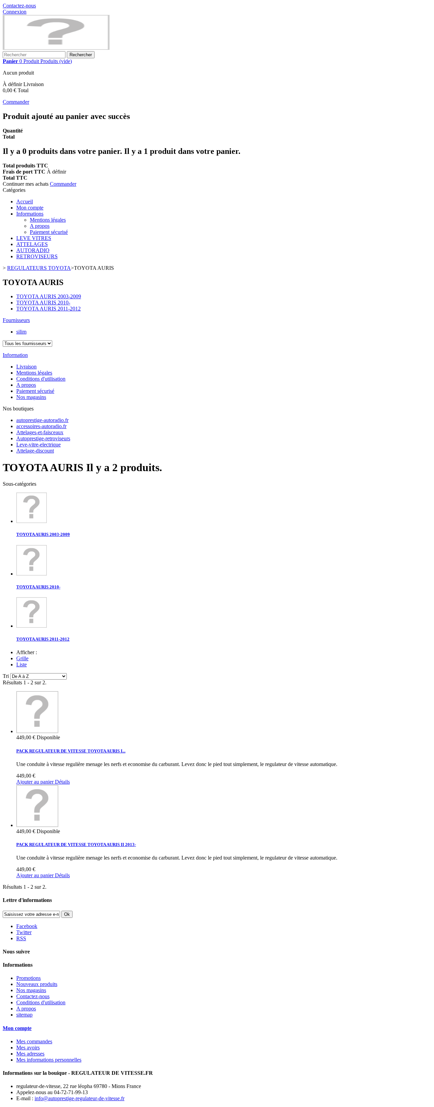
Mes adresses (30, 1053)
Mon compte (29, 207)
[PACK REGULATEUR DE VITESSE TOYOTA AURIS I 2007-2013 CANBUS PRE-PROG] (37, 731)
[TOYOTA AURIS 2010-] (31, 574)
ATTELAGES (32, 244)
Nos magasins (31, 397)
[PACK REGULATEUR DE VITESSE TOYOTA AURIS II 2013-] (37, 825)
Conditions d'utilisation (40, 379)
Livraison (26, 366)
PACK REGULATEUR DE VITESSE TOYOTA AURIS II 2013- (76, 844)
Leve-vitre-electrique (38, 444)
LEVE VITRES (33, 238)
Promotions (28, 978)
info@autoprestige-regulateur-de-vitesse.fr (79, 1098)
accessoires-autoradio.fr (41, 426)
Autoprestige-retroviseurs (43, 438)
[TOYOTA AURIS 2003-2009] (31, 521)
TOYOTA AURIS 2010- (43, 302)
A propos (40, 226)
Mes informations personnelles (48, 1060)
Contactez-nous (19, 5)
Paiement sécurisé (49, 232)
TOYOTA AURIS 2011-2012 (48, 308)
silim (21, 332)
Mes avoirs (28, 1047)
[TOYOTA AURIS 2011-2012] (31, 626)
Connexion (14, 12)
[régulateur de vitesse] (56, 48)
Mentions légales (48, 220)
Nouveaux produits (36, 984)
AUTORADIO (33, 250)
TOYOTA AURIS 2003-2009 (48, 296)
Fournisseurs (16, 320)
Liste (21, 664)
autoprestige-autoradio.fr (42, 420)
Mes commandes (34, 1041)
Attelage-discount (35, 451)
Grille (22, 658)
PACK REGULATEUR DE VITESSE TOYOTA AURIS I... (70, 750)
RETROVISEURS (37, 256)
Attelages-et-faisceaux (39, 432)
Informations (29, 214)
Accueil (24, 201)
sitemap (24, 1015)
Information (15, 355)
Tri (6, 676)
